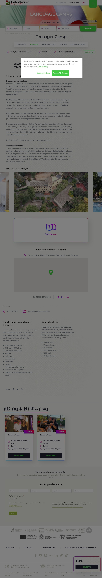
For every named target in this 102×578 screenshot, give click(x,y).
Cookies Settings (43, 73)
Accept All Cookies (60, 73)
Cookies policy (43, 67)
